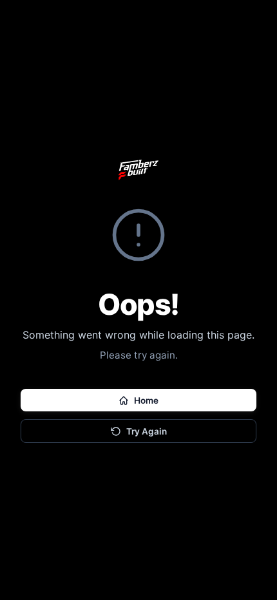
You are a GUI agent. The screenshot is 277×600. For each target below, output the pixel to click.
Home (146, 400)
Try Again (146, 431)
